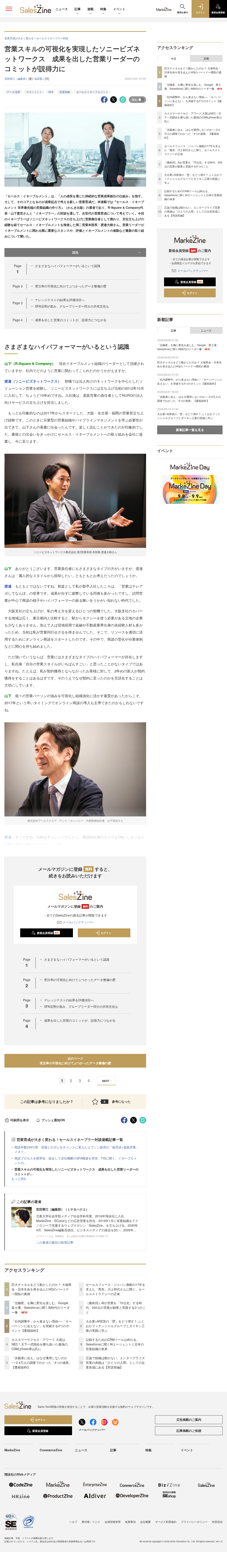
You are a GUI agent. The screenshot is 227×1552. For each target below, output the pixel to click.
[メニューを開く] (9, 9)
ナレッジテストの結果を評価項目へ (60, 300)
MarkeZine (12, 1450)
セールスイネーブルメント (92, 92)
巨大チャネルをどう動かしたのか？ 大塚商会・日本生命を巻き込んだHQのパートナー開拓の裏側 (41, 1289)
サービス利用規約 (165, 1522)
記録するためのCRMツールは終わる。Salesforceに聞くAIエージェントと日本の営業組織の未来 (115, 1344)
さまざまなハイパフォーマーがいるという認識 (67, 266)
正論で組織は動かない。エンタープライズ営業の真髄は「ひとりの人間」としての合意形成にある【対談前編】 (115, 1362)
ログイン (106, 933)
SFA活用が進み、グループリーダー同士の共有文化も (72, 306)
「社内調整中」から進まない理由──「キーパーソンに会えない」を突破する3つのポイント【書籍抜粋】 (42, 1326)
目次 (75, 252)
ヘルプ (73, 1522)
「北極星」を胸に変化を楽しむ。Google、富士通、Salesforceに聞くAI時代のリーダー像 (41, 1307)
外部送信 (217, 1522)
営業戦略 (64, 92)
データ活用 (13, 92)
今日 (173, 59)
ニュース (61, 9)
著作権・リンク (91, 1522)
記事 (77, 9)
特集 (103, 9)
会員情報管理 (113, 1522)
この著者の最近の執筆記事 (54, 1242)
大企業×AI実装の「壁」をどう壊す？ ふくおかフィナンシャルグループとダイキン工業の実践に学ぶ (115, 1326)
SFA (50, 92)
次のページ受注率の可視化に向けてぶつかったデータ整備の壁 (75, 1060)
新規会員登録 (48, 933)
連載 (90, 9)
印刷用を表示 (19, 1120)
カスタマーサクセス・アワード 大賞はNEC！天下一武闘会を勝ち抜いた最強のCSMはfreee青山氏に (40, 1344)
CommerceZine (51, 1450)
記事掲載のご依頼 (188, 1430)
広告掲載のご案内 (188, 1419)
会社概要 (145, 1522)
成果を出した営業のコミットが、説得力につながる (70, 320)
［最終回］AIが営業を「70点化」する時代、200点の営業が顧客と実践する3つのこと (116, 1307)
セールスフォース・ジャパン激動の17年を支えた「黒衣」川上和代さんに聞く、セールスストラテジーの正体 (115, 1289)
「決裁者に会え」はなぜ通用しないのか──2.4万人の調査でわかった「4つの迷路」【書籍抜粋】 (42, 1362)
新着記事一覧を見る (190, 429)
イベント (119, 9)
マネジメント (34, 92)
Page (18, 286)
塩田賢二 (39, 78)
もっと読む (19, 1178)
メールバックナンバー (78, 922)
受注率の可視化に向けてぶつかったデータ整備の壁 (70, 286)
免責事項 (130, 1522)
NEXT (105, 1081)
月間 (206, 59)
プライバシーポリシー (194, 1522)
